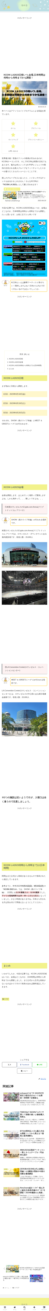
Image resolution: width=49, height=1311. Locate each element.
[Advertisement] (24, 44)
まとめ (11, 369)
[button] (24, 1071)
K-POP (6, 999)
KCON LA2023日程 (16, 359)
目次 (21, 354)
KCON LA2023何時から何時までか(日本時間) (25, 365)
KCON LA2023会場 (16, 362)
